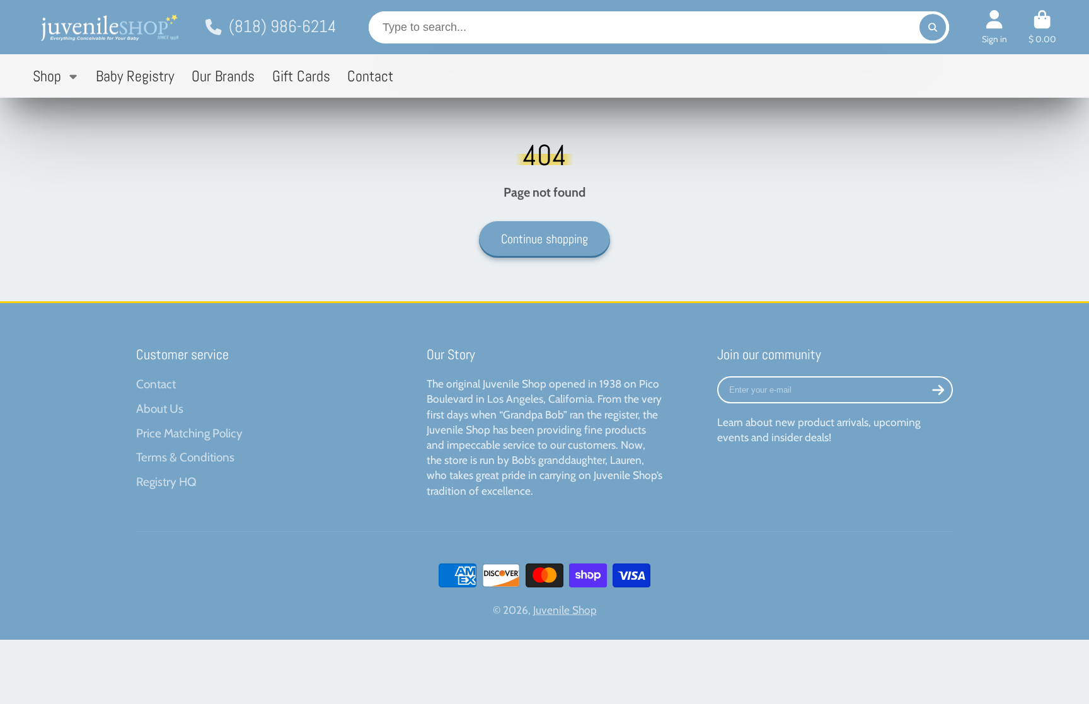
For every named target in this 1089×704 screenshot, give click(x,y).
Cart (1042, 27)
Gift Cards (301, 76)
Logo (108, 27)
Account (994, 27)
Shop (47, 76)
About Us (159, 408)
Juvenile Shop (565, 609)
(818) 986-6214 (282, 26)
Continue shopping (544, 239)
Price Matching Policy (189, 433)
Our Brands (223, 76)
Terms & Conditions (185, 457)
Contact (370, 76)
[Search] (932, 27)
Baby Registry (135, 76)
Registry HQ (166, 482)
